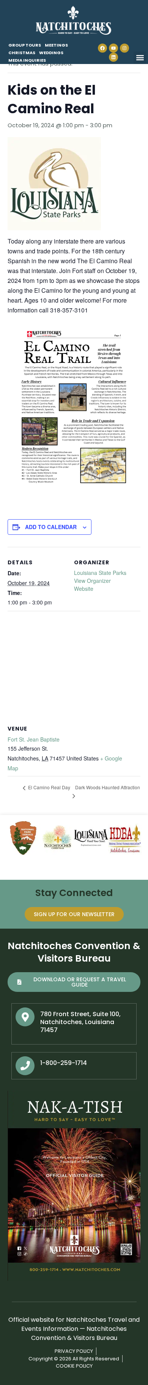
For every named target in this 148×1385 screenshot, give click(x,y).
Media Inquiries (27, 60)
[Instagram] (124, 48)
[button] (140, 58)
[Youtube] (113, 48)
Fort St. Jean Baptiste (34, 739)
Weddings (51, 53)
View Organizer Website (92, 584)
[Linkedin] (113, 57)
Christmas (21, 53)
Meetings (56, 45)
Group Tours (24, 45)
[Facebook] (102, 48)
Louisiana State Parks (100, 572)
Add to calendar (51, 527)
